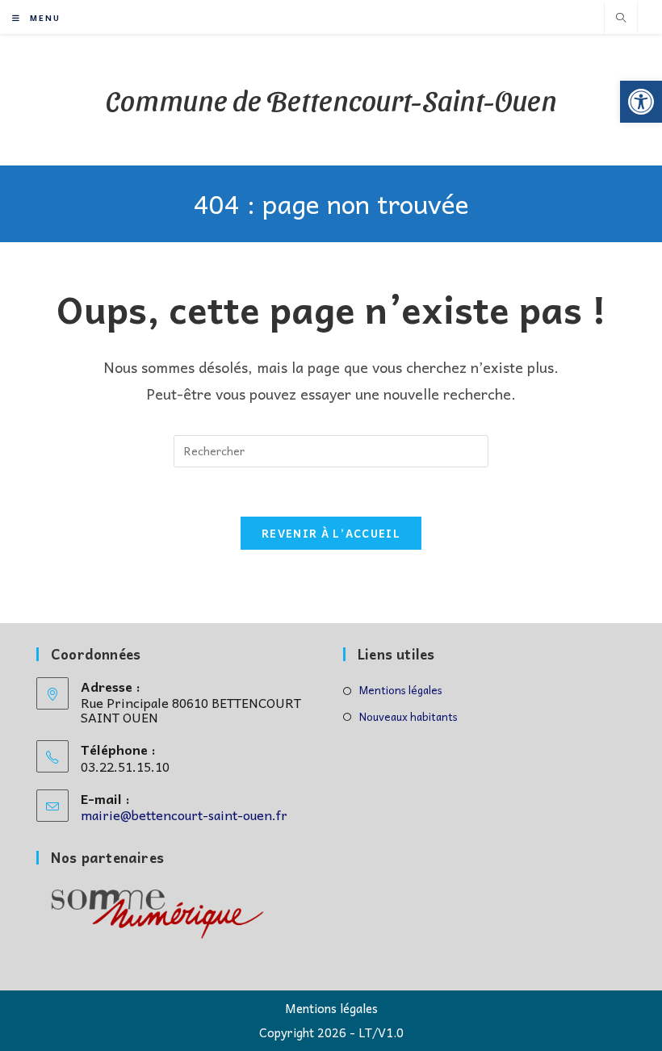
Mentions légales (400, 689)
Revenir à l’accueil (331, 533)
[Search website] (621, 18)
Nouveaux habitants (408, 716)
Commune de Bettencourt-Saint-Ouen (331, 99)
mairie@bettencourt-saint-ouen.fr (184, 814)
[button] (641, 102)
